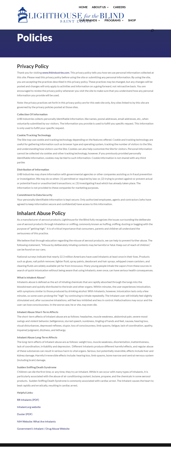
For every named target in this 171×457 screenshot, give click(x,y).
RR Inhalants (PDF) (28, 399)
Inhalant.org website (29, 406)
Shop (132, 20)
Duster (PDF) (24, 414)
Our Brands (88, 20)
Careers (119, 7)
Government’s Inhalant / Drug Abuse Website (43, 428)
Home (83, 7)
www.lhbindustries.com (55, 72)
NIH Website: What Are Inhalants (36, 421)
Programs (113, 20)
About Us (99, 7)
